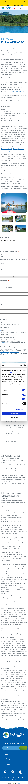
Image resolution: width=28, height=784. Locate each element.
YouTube (20, 774)
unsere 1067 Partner (11, 372)
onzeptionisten (16, 783)
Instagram (13, 774)
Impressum (8, 758)
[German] (16, 8)
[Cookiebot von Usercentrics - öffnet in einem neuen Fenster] (20, 365)
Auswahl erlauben (14, 417)
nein (2, 256)
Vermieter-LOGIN (10, 764)
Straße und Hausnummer (6, 287)
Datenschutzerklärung (11, 760)
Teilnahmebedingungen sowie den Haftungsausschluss (9, 352)
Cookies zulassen (14, 413)
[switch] (24, 395)
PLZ (1, 300)
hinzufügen (13, 277)
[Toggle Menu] (23, 8)
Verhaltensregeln (4, 342)
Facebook (5, 774)
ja (1, 254)
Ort (1, 294)
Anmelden (23, 748)
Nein (2, 330)
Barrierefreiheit (9, 762)
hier (22, 5)
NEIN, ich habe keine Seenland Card (10, 324)
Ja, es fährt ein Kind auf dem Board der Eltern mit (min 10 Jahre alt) (13, 333)
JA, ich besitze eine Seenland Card (9, 322)
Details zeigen (19, 409)
